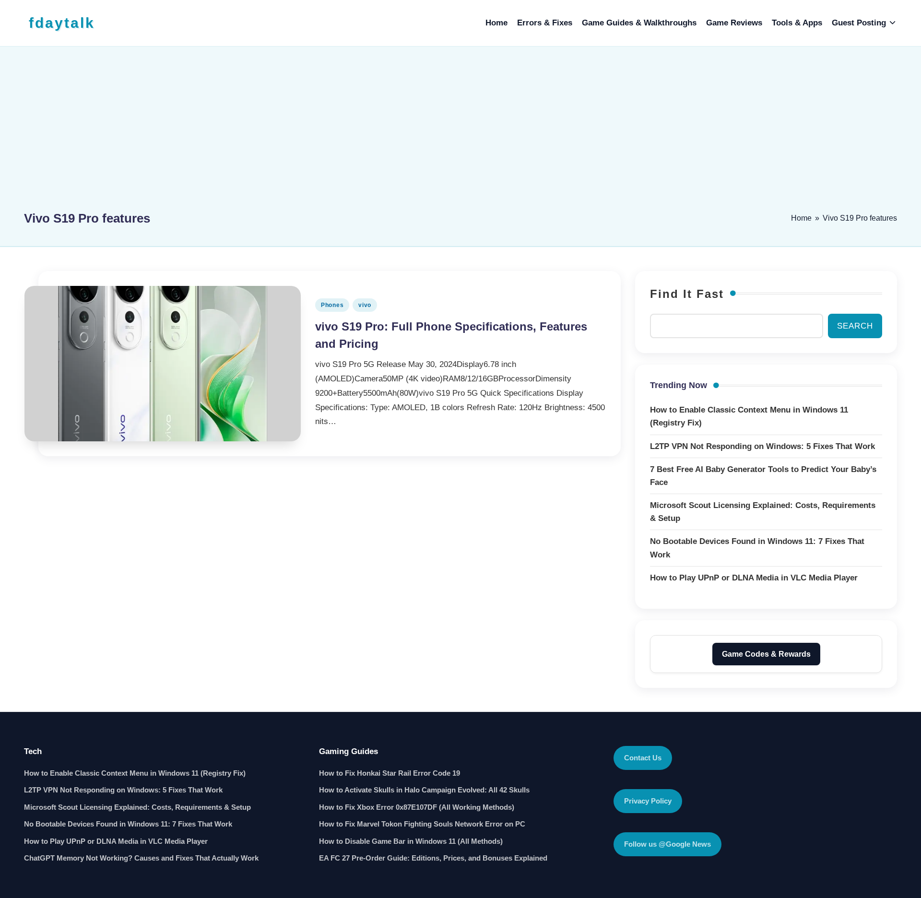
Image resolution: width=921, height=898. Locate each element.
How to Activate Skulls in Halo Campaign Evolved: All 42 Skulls (424, 790)
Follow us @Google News (667, 844)
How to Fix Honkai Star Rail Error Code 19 (389, 773)
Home (801, 218)
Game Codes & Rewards (766, 654)
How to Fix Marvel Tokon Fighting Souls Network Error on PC (422, 824)
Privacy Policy (648, 801)
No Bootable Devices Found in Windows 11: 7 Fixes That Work (128, 824)
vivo (364, 305)
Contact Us (642, 758)
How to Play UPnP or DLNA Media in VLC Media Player (116, 841)
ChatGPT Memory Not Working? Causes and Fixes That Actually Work (141, 858)
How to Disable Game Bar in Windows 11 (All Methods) (411, 841)
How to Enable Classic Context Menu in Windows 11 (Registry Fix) (135, 773)
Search (855, 326)
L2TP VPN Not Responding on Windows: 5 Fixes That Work (123, 790)
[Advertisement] (460, 133)
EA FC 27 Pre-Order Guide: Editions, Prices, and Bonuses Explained (433, 858)
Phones (332, 305)
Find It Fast (687, 293)
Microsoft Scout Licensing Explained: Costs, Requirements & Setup (137, 807)
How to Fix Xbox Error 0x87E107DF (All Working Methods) (416, 807)
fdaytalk (62, 23)
